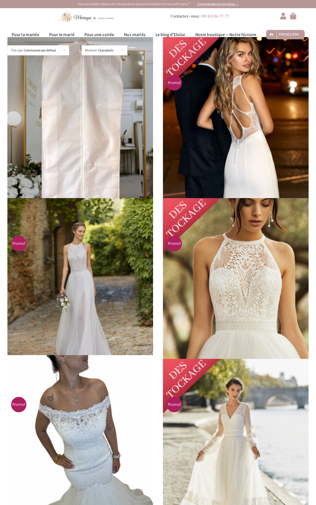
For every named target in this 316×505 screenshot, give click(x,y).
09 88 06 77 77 (215, 16)
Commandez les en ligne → (218, 4)
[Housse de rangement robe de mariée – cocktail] (80, 130)
